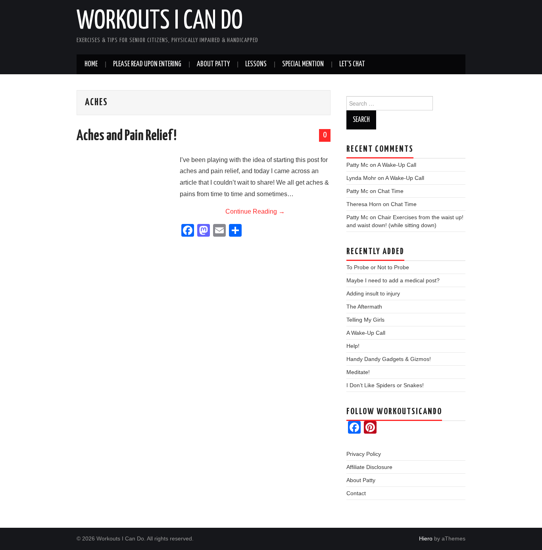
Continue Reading (255, 211)
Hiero (425, 538)
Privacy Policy (363, 454)
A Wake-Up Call (396, 165)
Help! (352, 346)
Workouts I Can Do (160, 21)
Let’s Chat (352, 64)
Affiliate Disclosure (369, 467)
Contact (356, 493)
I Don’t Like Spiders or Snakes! (385, 385)
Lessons (256, 64)
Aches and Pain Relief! (127, 136)
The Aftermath (364, 306)
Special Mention (303, 64)
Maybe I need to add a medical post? (393, 280)
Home (91, 64)
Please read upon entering (147, 64)
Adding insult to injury (373, 293)
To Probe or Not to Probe (377, 267)
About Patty (213, 64)
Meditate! (358, 372)
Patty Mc (357, 165)
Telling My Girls (365, 319)
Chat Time (391, 191)
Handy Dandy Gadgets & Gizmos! (388, 359)
